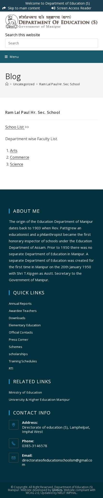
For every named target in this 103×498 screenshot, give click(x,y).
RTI (11, 368)
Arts (13, 150)
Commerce (19, 157)
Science (16, 164)
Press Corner (18, 339)
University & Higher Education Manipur (39, 399)
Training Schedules (23, 361)
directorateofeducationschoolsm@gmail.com (57, 462)
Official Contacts (21, 332)
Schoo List (15, 127)
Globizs (57, 490)
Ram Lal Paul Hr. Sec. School (59, 84)
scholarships (18, 354)
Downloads (17, 318)
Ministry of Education (25, 392)
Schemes (16, 347)
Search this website (22, 34)
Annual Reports (20, 303)
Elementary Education (25, 325)
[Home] (6, 84)
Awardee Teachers (23, 311)
